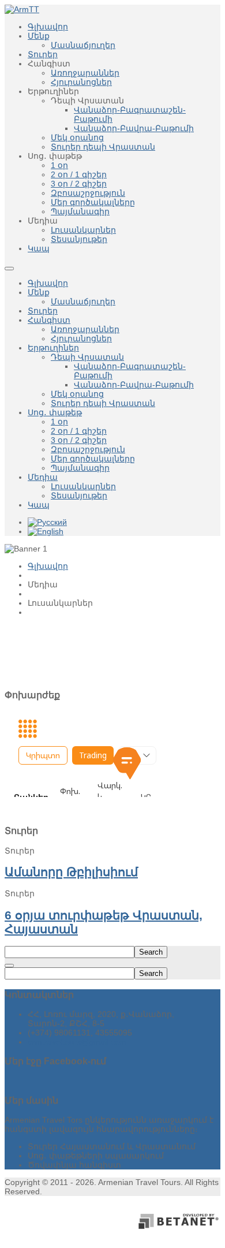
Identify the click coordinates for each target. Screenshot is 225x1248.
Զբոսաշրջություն (88, 449)
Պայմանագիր (80, 467)
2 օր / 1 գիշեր (79, 430)
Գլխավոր (48, 283)
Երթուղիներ (53, 347)
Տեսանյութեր (79, 495)
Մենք (39, 292)
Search (151, 952)
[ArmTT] (22, 9)
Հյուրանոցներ (81, 338)
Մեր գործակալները (93, 458)
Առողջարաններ (85, 329)
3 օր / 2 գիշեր (79, 440)
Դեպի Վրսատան (87, 357)
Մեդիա (43, 477)
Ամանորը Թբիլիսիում (71, 871)
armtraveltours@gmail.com (77, 1041)
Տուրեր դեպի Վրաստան (103, 403)
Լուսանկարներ (83, 486)
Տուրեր (43, 310)
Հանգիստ (49, 320)
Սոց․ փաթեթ (55, 412)
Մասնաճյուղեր (83, 301)
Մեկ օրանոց (77, 393)
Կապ (39, 504)
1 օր (59, 421)
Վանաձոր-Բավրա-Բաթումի (134, 384)
